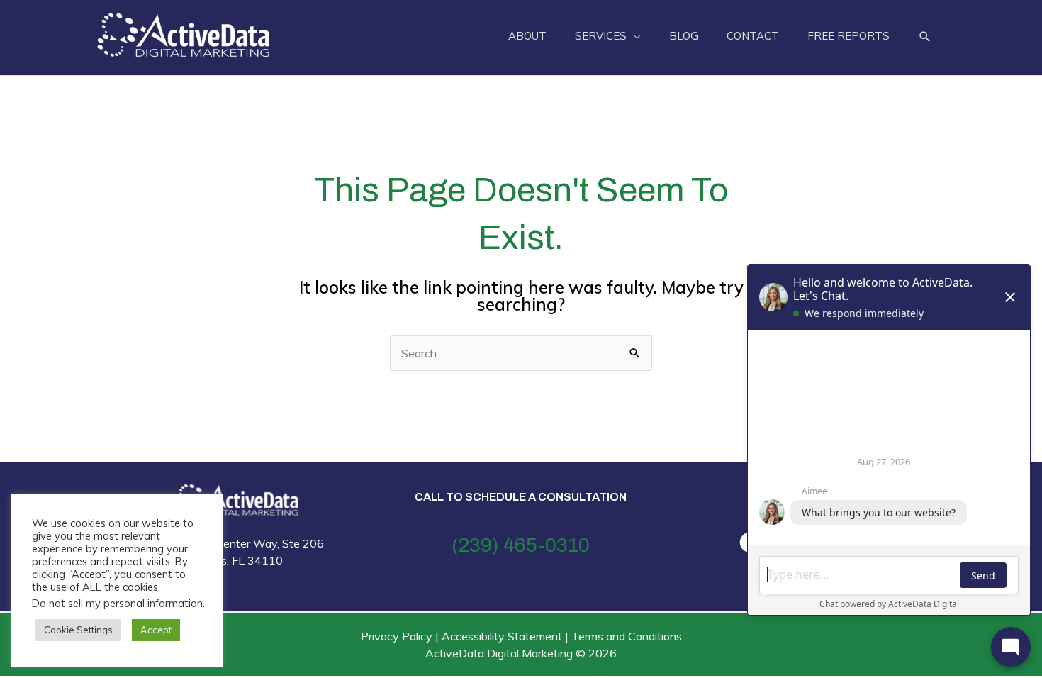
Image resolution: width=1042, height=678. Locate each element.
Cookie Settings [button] (78, 629)
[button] (925, 37)
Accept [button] (156, 629)
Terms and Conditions (626, 636)
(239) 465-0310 (521, 545)
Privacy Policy (396, 636)
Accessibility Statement (502, 636)
